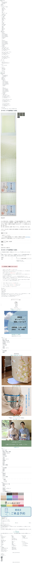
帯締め (3, 26)
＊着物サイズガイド (5, 94)
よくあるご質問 (3, 71)
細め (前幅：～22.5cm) (5, 48)
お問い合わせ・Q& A (3, 551)
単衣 (4, 463)
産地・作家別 (3, 107)
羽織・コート (3, 12)
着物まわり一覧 (6, 484)
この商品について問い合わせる (20, 261)
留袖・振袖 (3, 8)
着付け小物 (3, 28)
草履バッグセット (7, 488)
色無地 (3, 19)
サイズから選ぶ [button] (3, 46)
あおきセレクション (16, 335)
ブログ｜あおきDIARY (25, 543)
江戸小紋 (3, 20)
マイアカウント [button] (3, 67)
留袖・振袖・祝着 (7, 451)
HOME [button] (2, 1)
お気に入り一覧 (16, 307)
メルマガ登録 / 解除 (25, 545)
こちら (14, 285)
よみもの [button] (2, 64)
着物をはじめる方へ (14, 549)
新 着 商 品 (16, 353)
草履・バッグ (13, 543)
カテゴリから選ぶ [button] (3, 15)
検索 (19, 299)
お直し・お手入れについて (4, 550)
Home (2, 108)
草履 (4, 485)
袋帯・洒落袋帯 (4, 24)
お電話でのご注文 (3, 291)
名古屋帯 (3, 23)
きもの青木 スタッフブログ (5, 521)
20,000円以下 (3, 33)
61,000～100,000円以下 (6, 83)
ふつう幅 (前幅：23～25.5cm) (6, 49)
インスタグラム (24, 542)
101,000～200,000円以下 (5, 36)
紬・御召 (3, 7)
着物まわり (3, 29)
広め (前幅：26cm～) (5, 50)
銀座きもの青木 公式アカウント (6, 62)
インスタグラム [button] (3, 61)
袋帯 (4, 352)
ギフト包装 (5, 476)
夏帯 (4, 470)
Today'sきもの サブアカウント (5, 63)
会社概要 (24, 537)
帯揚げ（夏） (6, 108)
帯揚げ (4, 108)
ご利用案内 (16, 306)
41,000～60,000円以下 (5, 42)
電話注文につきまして (4, 549)
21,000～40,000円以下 (5, 34)
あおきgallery (3, 3)
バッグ (4, 486)
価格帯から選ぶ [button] (3, 79)
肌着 (5, 479)
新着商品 (2, 4)
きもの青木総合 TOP (5, 75)
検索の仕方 (16, 305)
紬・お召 (5, 339)
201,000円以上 (4, 37)
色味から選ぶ (3, 78)
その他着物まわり (7, 491)
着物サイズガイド (14, 547)
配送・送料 (2, 288)
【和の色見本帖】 (14, 548)
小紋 (2, 11)
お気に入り (2, 5)
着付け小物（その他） (14, 539)
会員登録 (16, 304)
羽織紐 (4, 489)
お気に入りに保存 (24, 258)
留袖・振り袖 (6, 340)
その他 (5, 481)
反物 (2, 30)
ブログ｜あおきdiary (4, 65)
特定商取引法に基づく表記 (19, 260)
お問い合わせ (3, 292)
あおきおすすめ (3, 537)
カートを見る (3, 69)
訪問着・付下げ (4, 9)
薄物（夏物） (6, 464)
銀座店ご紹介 (24, 536)
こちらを (11, 269)
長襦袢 (3, 27)
